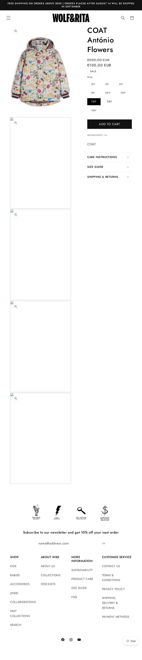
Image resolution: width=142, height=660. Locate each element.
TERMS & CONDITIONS (111, 577)
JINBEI (14, 593)
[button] (8, 17)
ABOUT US (48, 566)
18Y (95, 111)
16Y (109, 102)
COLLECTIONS (50, 575)
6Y (123, 85)
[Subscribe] (103, 543)
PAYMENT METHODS (115, 617)
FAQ (74, 597)
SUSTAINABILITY (82, 570)
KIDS (13, 566)
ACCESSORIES (19, 584)
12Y (125, 93)
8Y (95, 93)
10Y (109, 93)
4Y (109, 85)
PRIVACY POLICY (113, 589)
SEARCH (15, 625)
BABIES (15, 575)
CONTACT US (111, 566)
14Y (94, 102)
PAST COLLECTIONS (20, 613)
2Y (95, 85)
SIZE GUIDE (79, 588)
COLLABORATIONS (23, 602)
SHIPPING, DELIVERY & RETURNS (110, 603)
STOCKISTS (48, 584)
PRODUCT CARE (82, 579)
